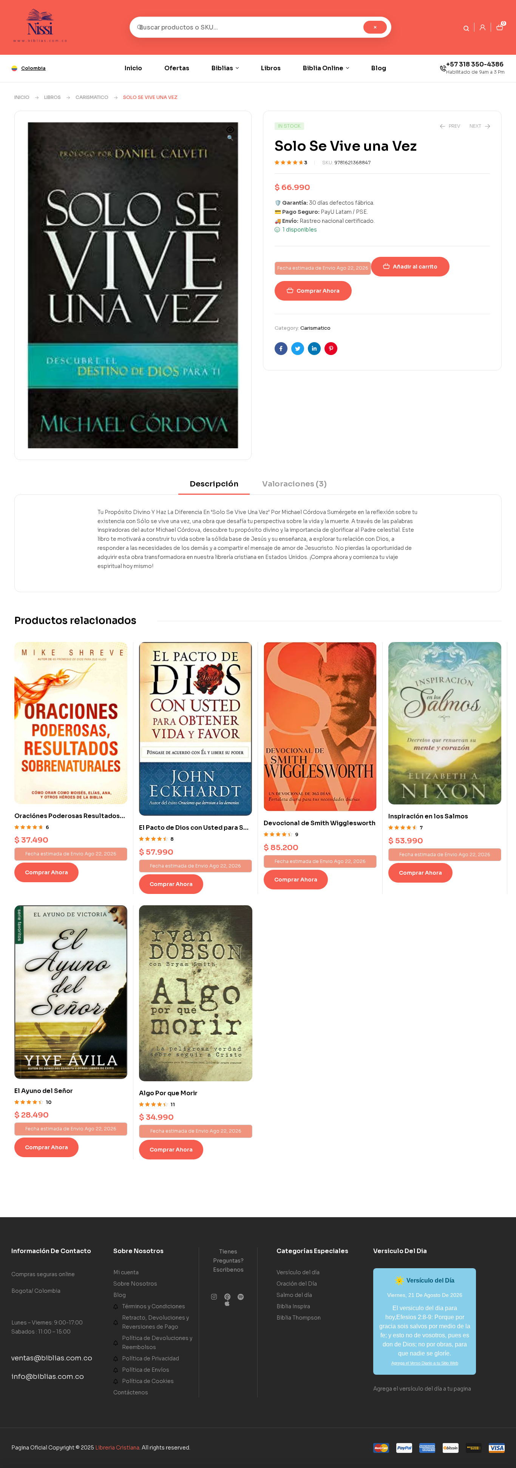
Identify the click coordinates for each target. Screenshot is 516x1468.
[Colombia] (14, 68)
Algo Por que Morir (168, 1093)
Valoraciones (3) (294, 484)
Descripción (214, 484)
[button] (230, 134)
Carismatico (92, 97)
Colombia (33, 68)
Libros (52, 97)
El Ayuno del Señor (43, 1091)
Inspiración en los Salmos (428, 816)
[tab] (214, 486)
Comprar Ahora (318, 290)
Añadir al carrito (415, 266)
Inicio (21, 97)
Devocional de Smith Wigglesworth (319, 823)
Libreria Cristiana (117, 1447)
